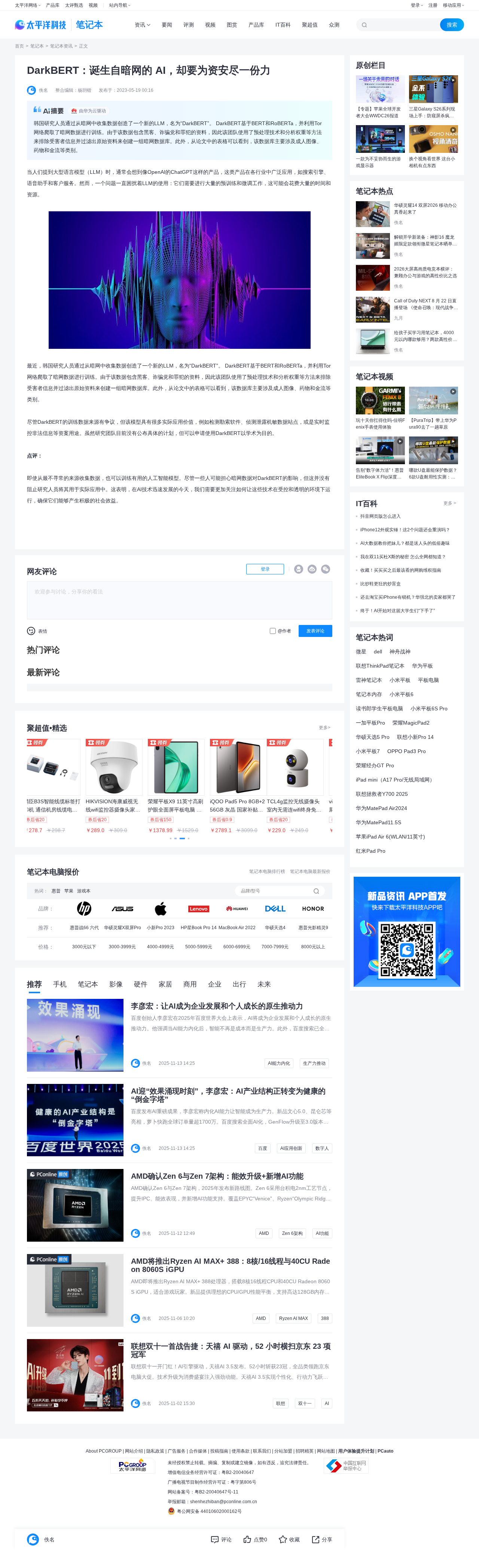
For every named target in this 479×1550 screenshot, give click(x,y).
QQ (298, 569)
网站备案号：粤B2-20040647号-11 (203, 1492)
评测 (188, 25)
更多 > (449, 503)
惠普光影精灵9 (313, 927)
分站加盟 (283, 1451)
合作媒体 (198, 1451)
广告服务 (177, 1451)
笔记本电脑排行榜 (267, 871)
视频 (93, 5)
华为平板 (422, 666)
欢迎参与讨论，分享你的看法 (69, 592)
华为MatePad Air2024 (381, 808)
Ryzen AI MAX (293, 1318)
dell (378, 652)
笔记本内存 (369, 694)
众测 (334, 25)
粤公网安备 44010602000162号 (209, 1511)
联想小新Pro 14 (415, 737)
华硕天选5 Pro (373, 737)
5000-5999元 (198, 946)
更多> (324, 727)
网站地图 (326, 1451)
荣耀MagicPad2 (411, 723)
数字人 (322, 1148)
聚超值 (310, 25)
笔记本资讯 (61, 46)
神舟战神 (400, 652)
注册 (432, 5)
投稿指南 (219, 1451)
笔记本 (37, 46)
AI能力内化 (279, 1063)
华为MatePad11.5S (378, 822)
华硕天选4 (275, 927)
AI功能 (322, 1233)
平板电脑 (428, 680)
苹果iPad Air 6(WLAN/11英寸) (390, 837)
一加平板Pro (370, 723)
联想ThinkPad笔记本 (380, 666)
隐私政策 (155, 1451)
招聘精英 (305, 1451)
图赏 (232, 25)
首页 (19, 46)
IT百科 (283, 25)
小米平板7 (368, 751)
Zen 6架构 (292, 1233)
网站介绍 (134, 1451)
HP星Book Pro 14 (199, 927)
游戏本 (84, 891)
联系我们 (262, 1451)
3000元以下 (84, 946)
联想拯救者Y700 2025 (382, 794)
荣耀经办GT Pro (375, 765)
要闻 (167, 25)
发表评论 (315, 631)
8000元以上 (313, 946)
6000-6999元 (236, 946)
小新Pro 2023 (160, 927)
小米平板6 (402, 694)
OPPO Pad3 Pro (406, 751)
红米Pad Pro (370, 851)
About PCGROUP (104, 1451)
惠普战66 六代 (84, 927)
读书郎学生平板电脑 (379, 708)
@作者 (284, 631)
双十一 (305, 1403)
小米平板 (400, 680)
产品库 (53, 5)
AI (327, 1403)
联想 (280, 1403)
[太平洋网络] (132, 1462)
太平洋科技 (41, 25)
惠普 (56, 891)
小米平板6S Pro (429, 708)
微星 (361, 652)
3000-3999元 (122, 946)
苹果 (68, 891)
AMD (264, 1233)
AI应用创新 (291, 1148)
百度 (262, 1148)
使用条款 (241, 1451)
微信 (325, 569)
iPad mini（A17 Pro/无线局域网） (395, 780)
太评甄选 (74, 5)
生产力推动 (314, 1063)
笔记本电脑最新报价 (310, 871)
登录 (415, 5)
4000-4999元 (160, 946)
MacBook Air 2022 (237, 927)
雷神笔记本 (369, 680)
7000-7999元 (275, 946)
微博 (312, 569)
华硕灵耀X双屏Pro (122, 927)
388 (325, 1318)
